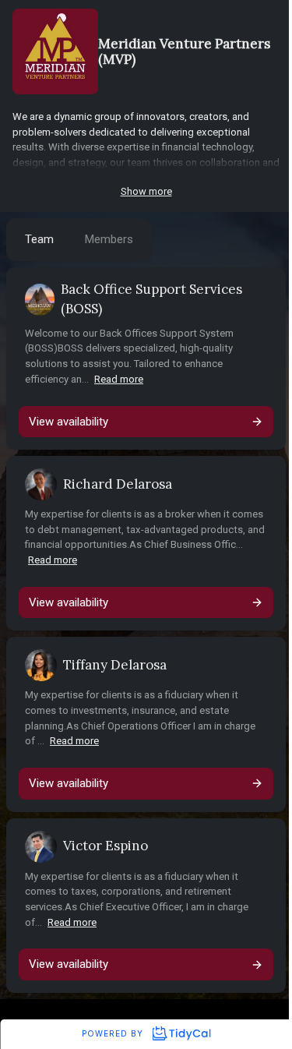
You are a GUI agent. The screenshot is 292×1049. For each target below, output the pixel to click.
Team (39, 239)
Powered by (114, 1033)
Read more (118, 379)
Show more (146, 191)
